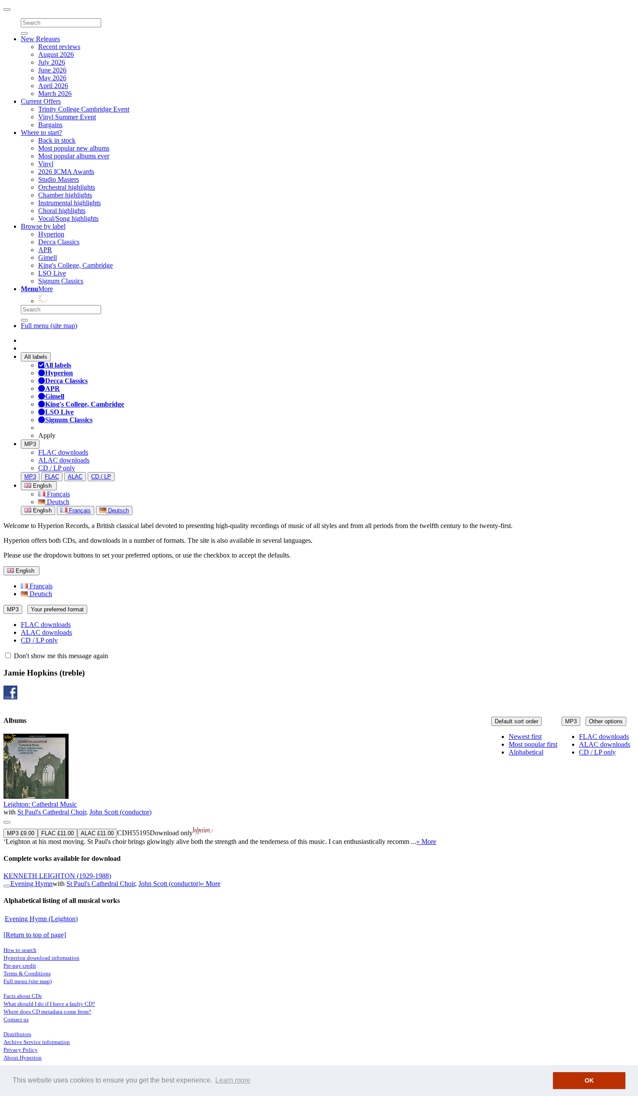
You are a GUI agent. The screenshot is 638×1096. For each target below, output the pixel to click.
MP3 (30, 444)
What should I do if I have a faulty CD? (49, 1004)
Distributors (17, 1034)
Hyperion (51, 234)
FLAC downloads (63, 452)
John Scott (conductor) (120, 812)
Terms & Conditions (27, 973)
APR (45, 249)
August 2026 (56, 54)
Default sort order (516, 721)
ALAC (75, 476)
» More (426, 841)
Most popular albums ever (73, 156)
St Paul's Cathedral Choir (51, 812)
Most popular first (533, 744)
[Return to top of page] (34, 934)
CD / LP (101, 476)
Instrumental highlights (69, 203)
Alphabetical (526, 752)
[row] (319, 790)
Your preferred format (57, 609)
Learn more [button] (232, 1080)
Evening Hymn (31, 883)
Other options (606, 721)
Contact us (16, 1019)
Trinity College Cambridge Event (83, 109)
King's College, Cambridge (75, 265)
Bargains (50, 124)
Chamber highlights (65, 195)
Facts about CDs (22, 996)
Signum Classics (60, 281)
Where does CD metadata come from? (47, 1011)
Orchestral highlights (66, 187)
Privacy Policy (20, 1050)
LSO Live (52, 273)
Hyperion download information (41, 958)
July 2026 (51, 62)
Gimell (47, 257)
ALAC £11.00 (97, 833)
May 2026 (52, 78)
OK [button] (589, 1080)
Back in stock (57, 140)
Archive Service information (36, 1042)
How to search (19, 950)
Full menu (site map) (49, 325)
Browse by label (43, 226)
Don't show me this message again (60, 656)
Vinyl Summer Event (67, 117)
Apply (47, 435)
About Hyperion (22, 1057)
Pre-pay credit (19, 965)
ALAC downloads (63, 460)
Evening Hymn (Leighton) (41, 918)
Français (57, 494)
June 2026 (52, 70)
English (41, 510)
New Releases (40, 39)
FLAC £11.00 (57, 833)
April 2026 (53, 85)
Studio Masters (58, 179)
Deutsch (57, 501)
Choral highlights (62, 210)
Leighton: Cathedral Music (40, 804)
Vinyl (45, 163)
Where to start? (41, 132)
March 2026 (55, 93)
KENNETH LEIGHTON (57, 875)
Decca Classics (58, 242)
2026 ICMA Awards (66, 171)
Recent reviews (59, 46)
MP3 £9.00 (20, 833)
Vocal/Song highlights (68, 218)
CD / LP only (56, 468)
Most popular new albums (73, 148)
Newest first (525, 736)
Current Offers (41, 101)
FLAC (52, 476)
